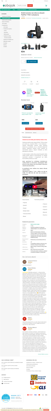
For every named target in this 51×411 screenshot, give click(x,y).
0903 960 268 (6, 379)
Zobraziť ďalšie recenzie (43, 354)
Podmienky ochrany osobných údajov (33, 371)
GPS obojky (4, 23)
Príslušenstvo (5, 25)
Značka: (45, 18)
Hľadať (30, 5)
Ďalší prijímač (6, 34)
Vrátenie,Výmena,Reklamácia (32, 364)
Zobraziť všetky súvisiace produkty (34, 128)
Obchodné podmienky (30, 366)
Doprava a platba (29, 367)
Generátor (6, 32)
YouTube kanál (6, 383)
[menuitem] (6, 10)
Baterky (5, 45)
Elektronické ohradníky (6, 20)
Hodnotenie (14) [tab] (28, 132)
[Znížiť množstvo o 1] (25, 62)
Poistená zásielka (7, 37)
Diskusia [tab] (34, 132)
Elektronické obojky (6, 18)
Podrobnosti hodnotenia (36, 18)
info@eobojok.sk (7, 377)
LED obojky (6, 27)
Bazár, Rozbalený (5, 21)
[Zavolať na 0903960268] (3, 1)
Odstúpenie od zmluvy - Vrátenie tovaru (34, 362)
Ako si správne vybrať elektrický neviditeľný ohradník (12, 362)
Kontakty (5, 43)
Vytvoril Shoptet (45, 408)
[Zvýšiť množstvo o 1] (25, 60)
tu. (42, 410)
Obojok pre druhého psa (8, 39)
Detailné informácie (25, 77)
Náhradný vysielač (7, 41)
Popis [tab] (23, 132)
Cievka (5, 30)
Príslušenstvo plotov (8, 29)
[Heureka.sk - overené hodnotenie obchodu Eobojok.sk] (13, 398)
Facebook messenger (8, 381)
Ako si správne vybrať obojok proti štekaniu (10, 368)
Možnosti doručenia (38, 57)
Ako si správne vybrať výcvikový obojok (9, 365)
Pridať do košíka (33, 61)
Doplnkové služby (7, 36)
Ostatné (5, 46)
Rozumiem (46, 409)
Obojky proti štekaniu (6, 16)
